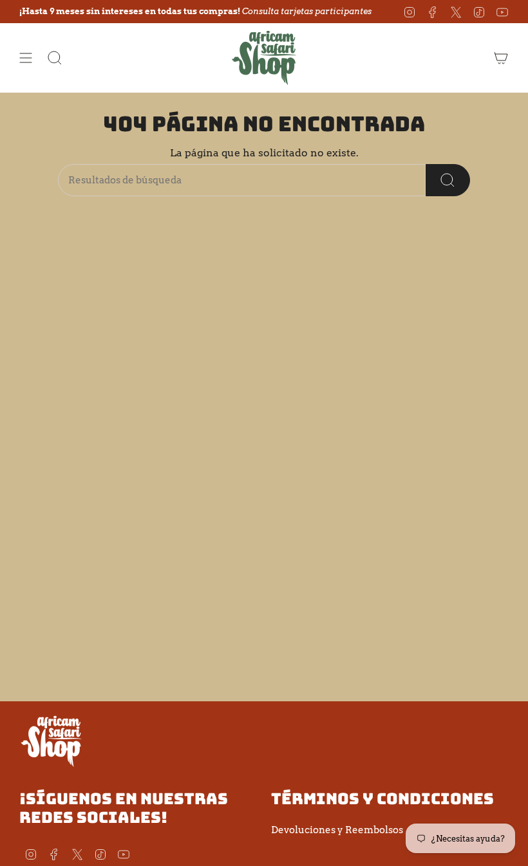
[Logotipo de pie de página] (51, 740)
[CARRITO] (501, 58)
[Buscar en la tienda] (448, 180)
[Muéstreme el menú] (26, 58)
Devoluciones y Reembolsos (337, 830)
